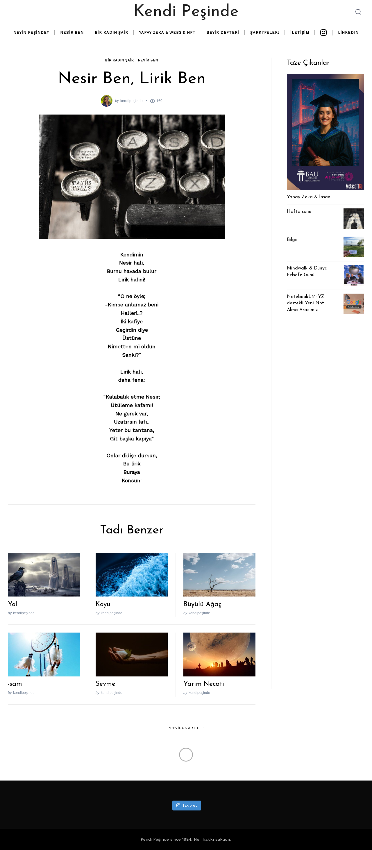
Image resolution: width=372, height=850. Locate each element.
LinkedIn (348, 32)
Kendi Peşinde (186, 12)
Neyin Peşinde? (31, 32)
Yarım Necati (203, 684)
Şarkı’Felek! (264, 32)
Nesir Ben (72, 32)
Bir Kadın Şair (111, 32)
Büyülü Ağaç (202, 604)
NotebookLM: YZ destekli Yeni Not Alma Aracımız (305, 303)
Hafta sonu (299, 211)
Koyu (103, 604)
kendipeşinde (131, 101)
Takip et (189, 805)
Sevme (105, 684)
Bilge (292, 240)
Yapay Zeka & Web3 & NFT (167, 32)
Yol (12, 604)
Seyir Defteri (223, 32)
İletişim (299, 32)
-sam (15, 684)
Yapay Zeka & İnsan (308, 197)
